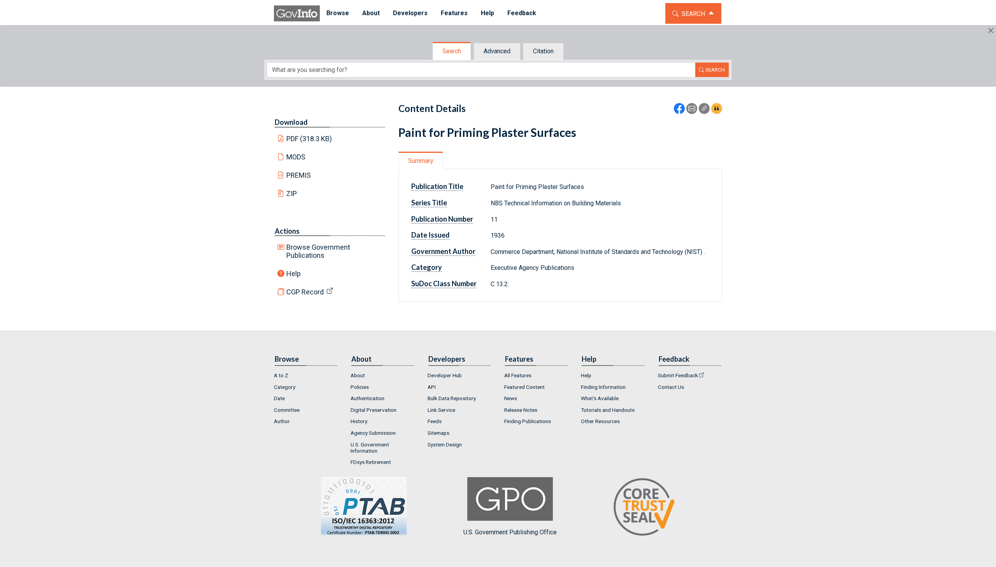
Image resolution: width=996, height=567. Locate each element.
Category (284, 387)
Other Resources (600, 421)
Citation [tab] (543, 51)
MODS (295, 157)
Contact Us (671, 387)
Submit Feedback (678, 375)
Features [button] (454, 13)
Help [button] (487, 13)
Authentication (367, 398)
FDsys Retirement (371, 462)
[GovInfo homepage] (297, 13)
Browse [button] (337, 13)
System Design (445, 444)
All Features (517, 375)
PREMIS (298, 175)
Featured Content (524, 387)
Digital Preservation (373, 410)
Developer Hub (445, 375)
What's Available (600, 398)
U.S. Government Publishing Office (510, 532)
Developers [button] (410, 13)
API (432, 387)
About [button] (371, 13)
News (510, 398)
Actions (287, 231)
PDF (309, 139)
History (359, 421)
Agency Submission (373, 433)
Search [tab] (451, 51)
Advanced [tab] (497, 51)
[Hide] (990, 30)
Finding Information (603, 387)
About (358, 375)
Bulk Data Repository (452, 398)
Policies (360, 387)
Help (293, 274)
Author (282, 421)
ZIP (291, 193)
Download (291, 122)
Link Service (441, 410)
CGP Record (305, 292)
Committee (287, 410)
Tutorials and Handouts (608, 410)
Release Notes (520, 410)
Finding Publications (527, 421)
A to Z (281, 375)
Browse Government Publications (318, 251)
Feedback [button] (521, 13)
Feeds (435, 421)
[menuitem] (338, 13)
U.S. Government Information (370, 447)
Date (279, 398)
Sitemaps (438, 433)
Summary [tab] (420, 160)
